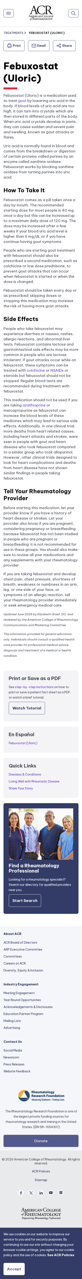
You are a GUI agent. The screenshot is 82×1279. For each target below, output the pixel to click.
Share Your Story (21, 788)
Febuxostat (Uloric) (23, 743)
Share (67, 46)
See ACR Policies (60, 1255)
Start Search (24, 900)
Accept (14, 1269)
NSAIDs (57, 370)
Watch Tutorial (26, 708)
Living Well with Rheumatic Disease (34, 781)
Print (17, 46)
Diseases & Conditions (25, 774)
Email (41, 46)
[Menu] (8, 13)
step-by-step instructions (34, 687)
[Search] (73, 13)
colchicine (36, 370)
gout (22, 100)
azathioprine (34, 405)
